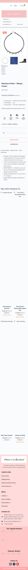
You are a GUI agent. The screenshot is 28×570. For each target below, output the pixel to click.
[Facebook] (10, 564)
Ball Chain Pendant (6, 435)
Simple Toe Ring (20, 435)
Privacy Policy (5, 476)
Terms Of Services (6, 486)
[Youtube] (17, 564)
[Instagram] (14, 564)
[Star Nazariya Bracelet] (7, 248)
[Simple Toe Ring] (20, 377)
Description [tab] (14, 140)
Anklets (10, 124)
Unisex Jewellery (7, 21)
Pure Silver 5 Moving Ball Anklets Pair (20, 308)
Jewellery (5, 19)
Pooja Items (20, 24)
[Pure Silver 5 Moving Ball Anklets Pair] (20, 248)
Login (15, 5)
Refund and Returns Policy (8, 483)
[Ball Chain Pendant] (7, 377)
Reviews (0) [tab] (14, 144)
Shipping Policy (5, 479)
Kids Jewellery (6, 24)
